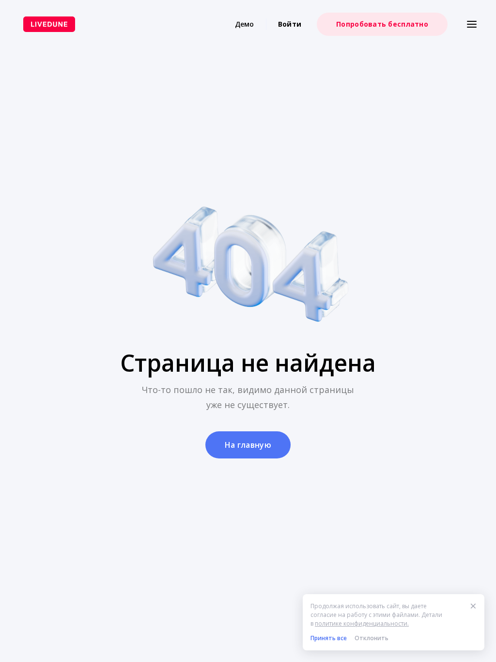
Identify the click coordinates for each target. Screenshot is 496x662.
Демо (244, 24)
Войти (289, 24)
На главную (248, 445)
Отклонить (371, 638)
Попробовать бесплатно (382, 24)
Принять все (328, 638)
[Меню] (472, 24)
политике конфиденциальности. (362, 623)
